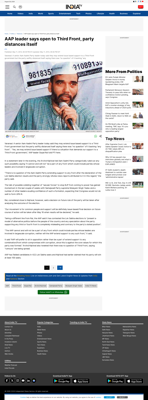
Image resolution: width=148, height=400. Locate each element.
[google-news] (34, 380)
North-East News (108, 342)
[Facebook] (7, 380)
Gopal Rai (27, 286)
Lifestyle (100, 13)
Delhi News (106, 330)
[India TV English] (74, 7)
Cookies (23, 397)
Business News (42, 351)
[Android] (136, 1)
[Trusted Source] (28, 136)
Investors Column (11, 342)
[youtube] (23, 380)
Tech (78, 13)
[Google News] (12, 136)
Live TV (7, 348)
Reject (122, 397)
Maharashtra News (129, 327)
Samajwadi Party (55, 286)
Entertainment (65, 13)
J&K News (105, 357)
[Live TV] (140, 7)
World (40, 13)
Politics (12, 34)
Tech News (41, 345)
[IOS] (134, 1)
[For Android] (115, 381)
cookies (98, 397)
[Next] (60, 268)
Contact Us (9, 327)
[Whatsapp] (95, 136)
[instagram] (17, 380)
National (19, 34)
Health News (41, 354)
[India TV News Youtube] (142, 1)
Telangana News (129, 333)
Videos (20, 13)
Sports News (41, 342)
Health (112, 13)
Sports (51, 13)
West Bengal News (129, 336)
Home (9, 13)
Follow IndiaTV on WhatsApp (51, 292)
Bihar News (106, 327)
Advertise (8, 333)
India (31, 13)
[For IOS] (134, 381)
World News (41, 330)
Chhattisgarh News (109, 351)
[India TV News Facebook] (138, 1)
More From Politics (123, 71)
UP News (105, 348)
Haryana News (107, 333)
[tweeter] (12, 380)
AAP (7, 286)
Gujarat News (107, 354)
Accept (109, 397)
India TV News (90, 286)
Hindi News (9, 345)
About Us (8, 330)
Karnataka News (108, 360)
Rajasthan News (128, 330)
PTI (6, 49)
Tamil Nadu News (108, 345)
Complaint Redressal (12, 336)
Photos (89, 13)
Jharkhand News (108, 336)
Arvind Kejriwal (40, 286)
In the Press (9, 339)
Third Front (16, 286)
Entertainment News (44, 339)
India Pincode (9, 368)
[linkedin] (28, 380)
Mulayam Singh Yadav (73, 286)
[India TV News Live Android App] (62, 381)
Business (124, 13)
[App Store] (81, 381)
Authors (7, 351)
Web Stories (9, 354)
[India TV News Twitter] (140, 1)
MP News (105, 339)
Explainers (40, 348)
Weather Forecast (11, 365)
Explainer (137, 13)
